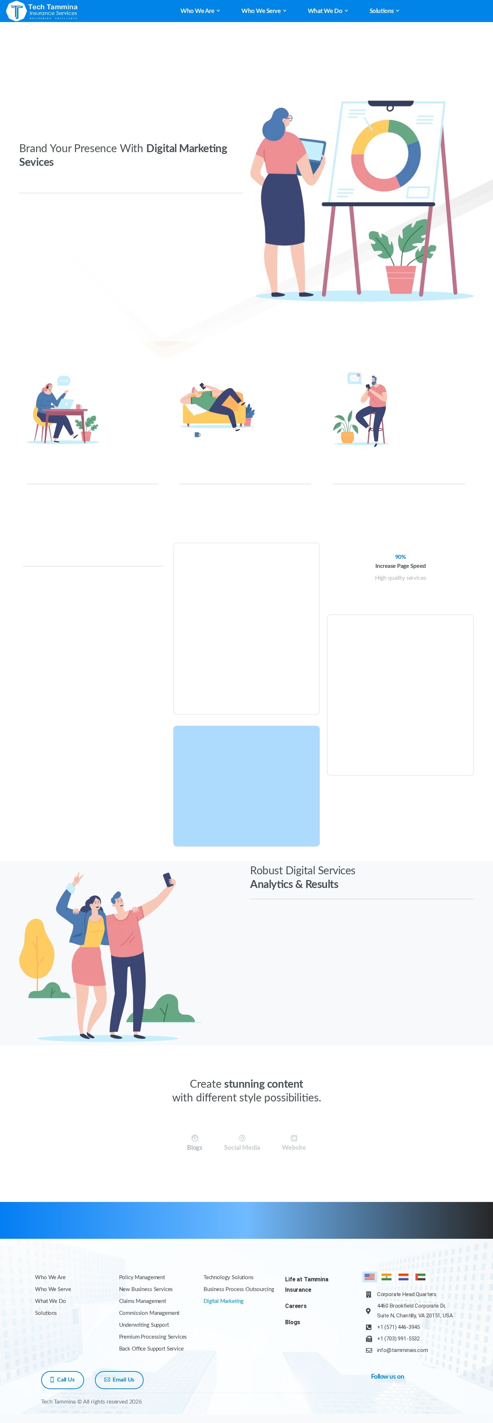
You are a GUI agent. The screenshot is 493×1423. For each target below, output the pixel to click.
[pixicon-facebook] (423, 1227)
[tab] (194, 1144)
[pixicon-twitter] (438, 1227)
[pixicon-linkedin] (421, 1399)
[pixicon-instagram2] (466, 1227)
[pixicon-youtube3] (452, 1227)
